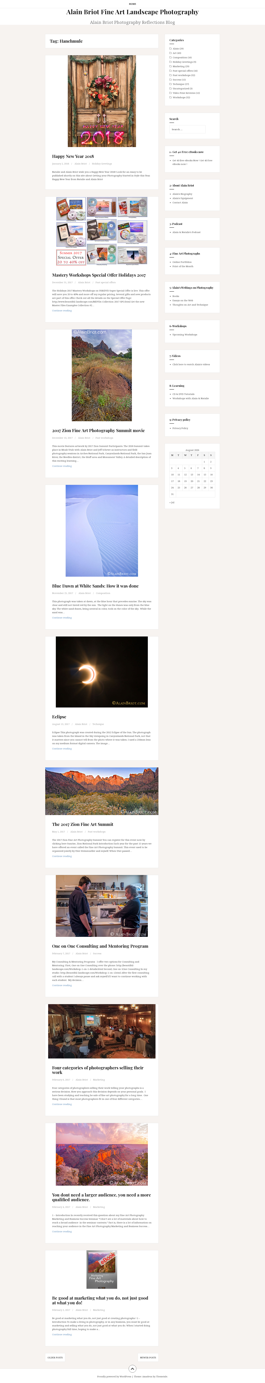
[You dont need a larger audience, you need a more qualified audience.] (101, 1156)
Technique (98, 724)
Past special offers (106, 282)
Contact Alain (180, 202)
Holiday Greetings (102, 163)
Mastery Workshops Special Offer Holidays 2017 (99, 275)
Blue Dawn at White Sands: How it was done (95, 586)
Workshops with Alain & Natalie (191, 398)
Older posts (55, 1357)
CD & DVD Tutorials (183, 394)
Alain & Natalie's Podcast (187, 232)
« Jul (171, 502)
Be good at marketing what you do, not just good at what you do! (100, 1300)
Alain (176, 48)
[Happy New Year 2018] (101, 101)
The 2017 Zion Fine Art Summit (82, 824)
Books (176, 296)
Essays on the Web (183, 300)
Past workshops (104, 437)
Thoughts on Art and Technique (190, 304)
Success (97, 953)
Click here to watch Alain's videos (191, 364)
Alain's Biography (182, 193)
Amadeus (147, 1376)
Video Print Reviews (184, 92)
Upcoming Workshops (185, 334)
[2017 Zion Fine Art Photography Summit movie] (101, 375)
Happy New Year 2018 (73, 156)
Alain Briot (81, 163)
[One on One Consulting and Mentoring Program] (101, 908)
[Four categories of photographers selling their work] (101, 1034)
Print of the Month (183, 266)
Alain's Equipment (183, 198)
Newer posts (148, 1357)
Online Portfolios (182, 261)
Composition (103, 593)
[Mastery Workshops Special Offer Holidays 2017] (101, 232)
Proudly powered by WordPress (114, 1376)
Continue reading (68, 311)
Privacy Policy (180, 428)
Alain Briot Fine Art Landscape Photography (132, 11)
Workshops (179, 97)
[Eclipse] (101, 673)
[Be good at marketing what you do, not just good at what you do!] (101, 1273)
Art (175, 52)
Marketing (99, 1079)
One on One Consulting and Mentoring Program (100, 946)
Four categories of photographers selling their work (97, 1070)
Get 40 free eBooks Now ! (186, 160)
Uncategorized (181, 88)
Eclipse (59, 716)
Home (132, 3)
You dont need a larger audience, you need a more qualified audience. (101, 1197)
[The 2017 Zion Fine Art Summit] (101, 794)
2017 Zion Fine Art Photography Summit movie (98, 430)
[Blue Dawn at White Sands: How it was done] (101, 530)
